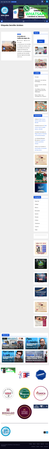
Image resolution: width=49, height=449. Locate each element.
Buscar (36, 33)
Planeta (19, 34)
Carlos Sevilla (37, 360)
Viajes (36, 229)
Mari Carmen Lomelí (15, 360)
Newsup (17, 444)
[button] (44, 21)
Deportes (37, 201)
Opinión (36, 213)
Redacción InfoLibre (14, 347)
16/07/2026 (6, 347)
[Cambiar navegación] (23, 21)
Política (36, 220)
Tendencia (37, 223)
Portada (36, 77)
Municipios (37, 210)
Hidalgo (36, 204)
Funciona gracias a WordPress (7, 444)
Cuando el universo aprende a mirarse (40, 142)
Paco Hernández (37, 347)
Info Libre (5, 15)
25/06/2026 (30, 360)
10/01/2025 (20, 40)
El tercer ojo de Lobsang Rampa (11, 357)
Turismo (37, 226)
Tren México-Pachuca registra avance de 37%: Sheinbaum (40, 90)
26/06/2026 (30, 347)
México (36, 207)
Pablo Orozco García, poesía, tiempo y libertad (40, 121)
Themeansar (3, 445)
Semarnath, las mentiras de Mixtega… (36, 344)
